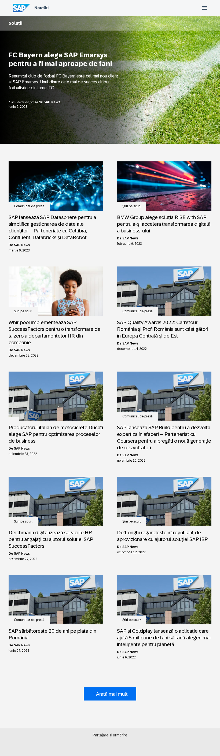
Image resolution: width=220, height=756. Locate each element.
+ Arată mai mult (110, 694)
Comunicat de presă (23, 102)
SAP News (52, 102)
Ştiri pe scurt (131, 206)
